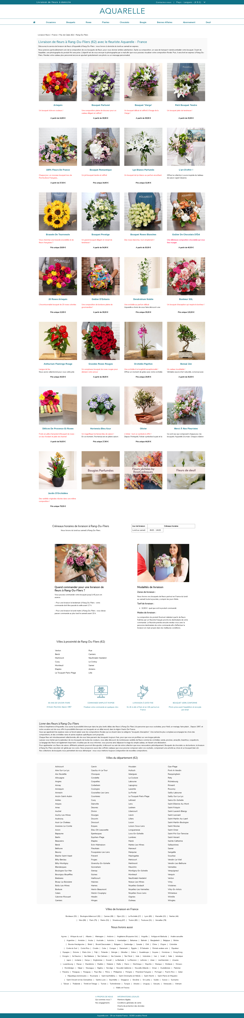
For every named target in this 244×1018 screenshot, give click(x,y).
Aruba (90, 940)
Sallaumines (173, 844)
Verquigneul (173, 870)
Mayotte (148, 964)
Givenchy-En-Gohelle (100, 863)
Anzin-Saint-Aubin (63, 796)
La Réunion (132, 960)
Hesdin (94, 896)
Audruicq (59, 818)
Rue (90, 650)
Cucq (57, 661)
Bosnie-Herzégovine (76, 944)
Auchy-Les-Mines (63, 815)
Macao (79, 964)
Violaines (172, 885)
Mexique (158, 964)
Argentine (70, 940)
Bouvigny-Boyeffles (64, 874)
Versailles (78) (160, 920)
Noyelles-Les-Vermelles (138, 889)
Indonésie (146, 956)
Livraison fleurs (44, 35)
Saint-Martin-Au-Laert (178, 818)
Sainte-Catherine (175, 841)
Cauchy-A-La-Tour (99, 770)
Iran (155, 956)
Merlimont (59, 658)
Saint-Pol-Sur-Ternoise (178, 833)
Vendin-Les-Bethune (177, 863)
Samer (91, 665)
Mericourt (132, 859)
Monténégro (69, 968)
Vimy (170, 881)
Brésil (90, 944)
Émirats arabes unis (160, 948)
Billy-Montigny (61, 863)
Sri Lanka (146, 980)
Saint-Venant (173, 837)
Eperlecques (96, 833)
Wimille (171, 896)
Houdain (132, 766)
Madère (100, 964)
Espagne (66, 952)
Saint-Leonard (174, 815)
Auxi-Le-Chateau (62, 822)
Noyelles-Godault (136, 885)
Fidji (95, 952)
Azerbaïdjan (122, 940)
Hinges (94, 900)
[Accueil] (34, 22)
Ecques (94, 826)
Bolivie (176, 940)
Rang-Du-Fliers (82, 35)
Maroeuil (132, 848)
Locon (131, 822)
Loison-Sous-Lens (136, 826)
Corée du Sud (71, 948)
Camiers (92, 654)
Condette (95, 777)
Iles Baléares (89, 956)
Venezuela (167, 984)
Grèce (133, 952)
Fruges (94, 859)
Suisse (164, 980)
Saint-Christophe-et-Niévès (130, 976)
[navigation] (51, 22)
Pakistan (177, 968)
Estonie (76, 952)
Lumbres (132, 837)
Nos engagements (102, 1003)
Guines (94, 874)
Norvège (109, 968)
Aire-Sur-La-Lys (62, 770)
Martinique (137, 964)
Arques (58, 803)
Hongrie (65, 956)
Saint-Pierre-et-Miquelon (167, 976)
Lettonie (143, 960)
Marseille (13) (160, 916)
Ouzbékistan (165, 968)
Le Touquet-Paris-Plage (65, 672)
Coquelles (95, 781)
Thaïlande (76, 984)
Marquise (132, 852)
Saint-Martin (149, 976)
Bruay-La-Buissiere (63, 881)
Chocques (95, 774)
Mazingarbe (133, 855)
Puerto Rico (170, 972)
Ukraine (136, 984)
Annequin (59, 789)
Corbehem (95, 785)
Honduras (166, 952)
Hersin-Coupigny (98, 893)
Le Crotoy (93, 661)
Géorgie (114, 952)
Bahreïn (144, 940)
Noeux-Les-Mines (136, 881)
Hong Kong (177, 952)
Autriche (110, 940)
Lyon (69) (148, 916)
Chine (154, 944)
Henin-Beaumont (98, 889)
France (54, 35)
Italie (170, 956)
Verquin (171, 874)
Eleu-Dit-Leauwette (99, 830)
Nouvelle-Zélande (141, 968)
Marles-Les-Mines (136, 844)
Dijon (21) (121, 916)
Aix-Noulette (60, 774)
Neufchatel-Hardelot (97, 658)
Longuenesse (134, 830)
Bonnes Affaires (164, 22)
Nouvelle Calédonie (123, 968)
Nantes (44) (173, 916)
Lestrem (131, 807)
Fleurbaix (95, 848)
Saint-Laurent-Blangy (177, 811)
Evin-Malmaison (98, 844)
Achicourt (59, 766)
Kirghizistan (97, 960)
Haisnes (94, 881)
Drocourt (95, 822)
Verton (58, 650)
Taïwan (66, 984)
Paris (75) (93, 920)
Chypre (163, 944)
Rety (170, 777)
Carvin (94, 766)
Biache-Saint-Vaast (63, 855)
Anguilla (144, 936)
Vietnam (178, 984)
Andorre (110, 936)
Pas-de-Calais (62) (66, 35)
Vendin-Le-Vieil (175, 859)
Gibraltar (124, 952)
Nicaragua (90, 968)
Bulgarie (117, 944)
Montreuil (59, 665)
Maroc (126, 964)
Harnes (94, 885)
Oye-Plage (172, 766)
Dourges (94, 815)
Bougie (143, 22)
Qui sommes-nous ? (103, 999)
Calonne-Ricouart (63, 896)
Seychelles (113, 980)
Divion (94, 811)
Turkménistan (115, 984)
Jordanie (78, 960)
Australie (99, 940)
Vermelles (172, 867)
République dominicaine (77, 976)
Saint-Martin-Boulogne (178, 822)
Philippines (117, 972)
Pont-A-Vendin (174, 770)
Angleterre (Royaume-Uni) (127, 936)
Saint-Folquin (174, 807)
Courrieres (95, 796)
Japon (69, 960)
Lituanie (175, 960)
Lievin (131, 815)
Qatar (180, 972)
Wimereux (172, 893)
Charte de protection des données (130, 1006)
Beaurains (59, 841)
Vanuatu (156, 984)
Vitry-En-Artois (174, 889)
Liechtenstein (163, 960)
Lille (90, 672)
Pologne (129, 972)
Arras (57, 807)
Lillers (131, 818)
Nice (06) (82, 920)
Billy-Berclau (60, 859)
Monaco (179, 964)
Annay (58, 785)
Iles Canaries (116, 956)
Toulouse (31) (146, 920)
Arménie (81, 940)
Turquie (127, 984)
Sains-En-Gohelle (176, 800)
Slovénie (136, 980)
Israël (163, 956)
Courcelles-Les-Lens (100, 792)
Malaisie (110, 964)
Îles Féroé (128, 956)
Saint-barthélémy (108, 976)
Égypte (134, 948)
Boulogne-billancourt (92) (90, 916)
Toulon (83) (133, 920)
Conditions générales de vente (129, 1003)
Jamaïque (179, 956)
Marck (131, 841)
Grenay (94, 870)
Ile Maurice (76, 956)
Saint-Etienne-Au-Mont (178, 803)
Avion (57, 830)
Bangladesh (155, 940)
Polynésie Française (143, 972)
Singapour (125, 980)
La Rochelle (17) (134, 916)
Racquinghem (174, 774)
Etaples (58, 669)
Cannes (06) (108, 916)
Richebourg (173, 781)
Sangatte (172, 852)
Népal (80, 968)
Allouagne (59, 777)
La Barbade (119, 960)
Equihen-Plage (97, 837)
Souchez (172, 855)
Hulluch (131, 770)
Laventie (132, 789)
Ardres (58, 800)
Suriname (174, 980)
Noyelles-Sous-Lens (137, 893)
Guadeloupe (144, 952)
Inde (137, 956)
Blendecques (60, 867)
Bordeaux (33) (71, 916)
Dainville (95, 803)
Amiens (92, 669)
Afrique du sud (76, 936)
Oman (154, 968)
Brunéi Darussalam (103, 944)
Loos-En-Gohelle (135, 833)
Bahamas (133, 940)
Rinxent (171, 785)
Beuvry (58, 852)
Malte (119, 964)
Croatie (95, 948)
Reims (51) (105, 920)
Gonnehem (96, 867)
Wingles (171, 900)
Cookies (120, 1009)
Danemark (124, 948)
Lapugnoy (132, 785)
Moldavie (168, 964)
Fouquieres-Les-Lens (100, 852)
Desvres (94, 807)
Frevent (94, 855)
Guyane (155, 952)
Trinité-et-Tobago (90, 984)
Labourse (132, 781)
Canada (139, 944)
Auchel (58, 811)
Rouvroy (171, 789)
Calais (57, 893)
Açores (64, 936)
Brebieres (59, 878)
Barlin (57, 837)
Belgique (166, 940)
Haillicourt (95, 878)
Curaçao (113, 948)
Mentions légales (124, 999)
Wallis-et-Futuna (122, 987)
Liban (152, 960)
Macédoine (89, 964)
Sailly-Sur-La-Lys (175, 796)
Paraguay (76, 972)
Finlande (104, 952)
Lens (130, 803)
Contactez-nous (163, 2)
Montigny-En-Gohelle (138, 870)
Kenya (87, 960)
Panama (65, 972)
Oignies (131, 896)
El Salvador (144, 948)
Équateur (175, 948)
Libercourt (132, 811)
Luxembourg (68, 964)
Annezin (59, 792)
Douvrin (94, 818)
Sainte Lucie (100, 980)
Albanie (89, 936)
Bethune (59, 848)
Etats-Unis (86, 952)
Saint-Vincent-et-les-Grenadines (79, 980)
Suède (156, 980)
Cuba (104, 948)
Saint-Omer (173, 830)
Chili (147, 944)
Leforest (131, 800)
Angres (58, 781)
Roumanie (94, 976)
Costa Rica (85, 948)
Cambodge (128, 944)
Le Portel (132, 792)
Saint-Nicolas (174, 826)
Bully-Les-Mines (62, 885)
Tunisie (103, 984)
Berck (57, 654)
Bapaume (59, 833)
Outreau (132, 900)
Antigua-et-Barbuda (159, 936)
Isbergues (132, 774)
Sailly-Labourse (175, 792)
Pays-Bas (98, 972)
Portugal (158, 972)
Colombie (173, 944)
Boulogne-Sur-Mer (63, 870)
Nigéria (100, 968)
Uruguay (146, 984)
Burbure (58, 889)
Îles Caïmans (103, 956)
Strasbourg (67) (119, 920)
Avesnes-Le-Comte (63, 826)
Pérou (107, 972)
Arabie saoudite (177, 936)
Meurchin (132, 867)
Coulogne (95, 789)
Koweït (109, 960)
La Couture (133, 777)
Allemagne (99, 936)
